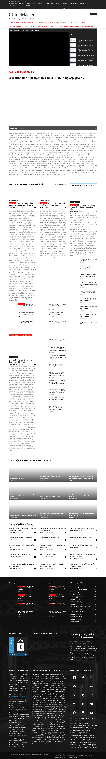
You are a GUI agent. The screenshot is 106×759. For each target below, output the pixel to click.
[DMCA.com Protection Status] (18, 655)
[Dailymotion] (64, 8)
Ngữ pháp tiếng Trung (21, 524)
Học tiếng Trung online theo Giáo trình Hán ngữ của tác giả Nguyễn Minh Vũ (81, 477)
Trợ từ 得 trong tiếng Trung (48, 554)
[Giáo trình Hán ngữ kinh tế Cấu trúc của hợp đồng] (53, 194)
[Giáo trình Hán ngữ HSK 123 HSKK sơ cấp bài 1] (74, 261)
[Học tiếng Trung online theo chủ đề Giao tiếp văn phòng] (74, 269)
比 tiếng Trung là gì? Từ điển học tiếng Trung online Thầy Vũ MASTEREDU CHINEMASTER (57, 382)
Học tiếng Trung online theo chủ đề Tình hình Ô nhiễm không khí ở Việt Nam (88, 284)
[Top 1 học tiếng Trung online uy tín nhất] (23, 510)
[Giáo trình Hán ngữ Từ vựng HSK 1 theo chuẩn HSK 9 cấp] (44, 323)
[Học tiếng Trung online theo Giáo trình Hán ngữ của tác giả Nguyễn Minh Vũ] (82, 473)
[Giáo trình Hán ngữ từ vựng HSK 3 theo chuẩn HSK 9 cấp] (44, 314)
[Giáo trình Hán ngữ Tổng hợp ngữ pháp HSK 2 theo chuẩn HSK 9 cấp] (44, 306)
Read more (12, 178)
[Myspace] (76, 8)
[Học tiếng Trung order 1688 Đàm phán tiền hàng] (74, 324)
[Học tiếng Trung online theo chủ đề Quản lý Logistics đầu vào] (83, 196)
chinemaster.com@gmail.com (17, 696)
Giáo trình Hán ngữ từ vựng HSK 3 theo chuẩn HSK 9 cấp (21, 361)
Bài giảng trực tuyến (13, 200)
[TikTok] (82, 8)
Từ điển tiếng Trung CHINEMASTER (20, 335)
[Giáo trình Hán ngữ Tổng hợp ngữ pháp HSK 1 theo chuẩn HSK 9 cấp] (13, 314)
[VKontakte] (89, 8)
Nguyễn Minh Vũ (14, 128)
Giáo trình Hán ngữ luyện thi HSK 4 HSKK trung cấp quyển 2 (47, 78)
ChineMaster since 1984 (18, 478)
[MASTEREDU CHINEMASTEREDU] (53, 491)
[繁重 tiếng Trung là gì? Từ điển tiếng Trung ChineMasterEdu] (44, 366)
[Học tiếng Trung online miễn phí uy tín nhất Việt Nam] (82, 510)
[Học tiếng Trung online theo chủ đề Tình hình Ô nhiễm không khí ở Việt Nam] (74, 284)
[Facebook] (66, 8)
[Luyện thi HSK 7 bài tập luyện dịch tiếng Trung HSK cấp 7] (74, 316)
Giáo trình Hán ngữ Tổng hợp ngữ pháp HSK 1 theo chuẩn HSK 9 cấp (26, 314)
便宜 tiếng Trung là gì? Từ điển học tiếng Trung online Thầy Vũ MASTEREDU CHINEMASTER (57, 373)
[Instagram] (69, 8)
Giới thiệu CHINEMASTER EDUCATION (30, 460)
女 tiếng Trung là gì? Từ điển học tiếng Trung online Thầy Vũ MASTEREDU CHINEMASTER (57, 408)
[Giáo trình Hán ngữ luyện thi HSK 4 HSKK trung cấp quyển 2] (53, 105)
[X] (87, 8)
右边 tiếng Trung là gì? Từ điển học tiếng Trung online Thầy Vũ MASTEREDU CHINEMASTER (57, 391)
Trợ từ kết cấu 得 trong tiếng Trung (81, 545)
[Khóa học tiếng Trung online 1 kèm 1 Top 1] (23, 491)
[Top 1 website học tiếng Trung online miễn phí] (82, 491)
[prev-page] (10, 329)
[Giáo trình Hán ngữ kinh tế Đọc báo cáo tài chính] (13, 306)
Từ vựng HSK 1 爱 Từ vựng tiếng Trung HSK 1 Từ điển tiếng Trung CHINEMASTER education (57, 357)
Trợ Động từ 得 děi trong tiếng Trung (20, 554)
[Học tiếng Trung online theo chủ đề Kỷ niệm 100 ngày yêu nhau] (74, 293)
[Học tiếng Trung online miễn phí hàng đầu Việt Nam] (53, 510)
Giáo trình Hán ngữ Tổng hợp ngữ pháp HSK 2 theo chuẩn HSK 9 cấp (57, 305)
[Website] (92, 8)
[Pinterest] (78, 8)
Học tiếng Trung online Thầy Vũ (26, 184)
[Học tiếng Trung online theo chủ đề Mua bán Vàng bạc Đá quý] (74, 277)
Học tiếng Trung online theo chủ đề (83, 185)
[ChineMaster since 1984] (23, 473)
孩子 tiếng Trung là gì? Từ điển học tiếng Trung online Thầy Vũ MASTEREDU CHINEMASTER (57, 399)
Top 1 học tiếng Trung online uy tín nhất (23, 515)
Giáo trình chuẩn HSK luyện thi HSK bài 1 (82, 528)
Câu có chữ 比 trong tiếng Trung (49, 537)
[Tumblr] (85, 8)
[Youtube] (96, 8)
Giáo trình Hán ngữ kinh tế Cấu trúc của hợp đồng (52, 204)
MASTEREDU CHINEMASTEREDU (50, 496)
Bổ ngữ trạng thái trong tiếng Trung (81, 537)
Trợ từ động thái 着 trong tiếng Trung (20, 537)
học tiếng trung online (21, 71)
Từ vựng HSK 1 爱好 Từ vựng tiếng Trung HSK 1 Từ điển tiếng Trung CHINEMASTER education (57, 348)
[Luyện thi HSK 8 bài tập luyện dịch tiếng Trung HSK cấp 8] (74, 301)
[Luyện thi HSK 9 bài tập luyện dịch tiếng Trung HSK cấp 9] (74, 309)
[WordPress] (94, 8)
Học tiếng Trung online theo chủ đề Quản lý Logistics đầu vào (83, 207)
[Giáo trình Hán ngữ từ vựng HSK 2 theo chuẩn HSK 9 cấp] (13, 323)
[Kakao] (71, 8)
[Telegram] (80, 8)
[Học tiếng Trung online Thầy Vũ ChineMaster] (53, 473)
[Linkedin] (73, 8)
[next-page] (12, 329)
